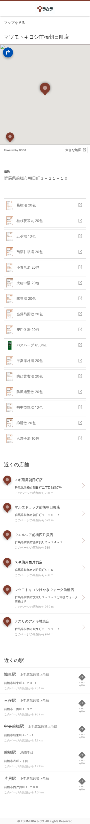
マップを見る (14, 22)
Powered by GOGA (15, 150)
